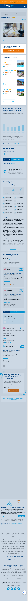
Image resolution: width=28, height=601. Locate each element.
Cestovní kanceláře (6, 533)
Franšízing (9, 548)
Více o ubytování (6, 40)
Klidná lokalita (20, 206)
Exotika (3, 535)
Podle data (6, 311)
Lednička (7, 203)
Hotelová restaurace (20, 209)
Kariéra (21, 546)
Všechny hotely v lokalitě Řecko (9, 101)
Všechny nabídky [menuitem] (6, 143)
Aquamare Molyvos (8, 70)
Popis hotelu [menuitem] (14, 143)
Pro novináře (6, 546)
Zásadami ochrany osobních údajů (8, 524)
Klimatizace (8, 197)
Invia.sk (12, 584)
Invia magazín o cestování (12, 543)
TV (17, 200)
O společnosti (16, 548)
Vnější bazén (20, 197)
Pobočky (4, 548)
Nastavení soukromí (18, 551)
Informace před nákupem (17, 539)
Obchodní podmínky (6, 541)
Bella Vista (6, 89)
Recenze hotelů (16, 535)
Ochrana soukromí (7, 551)
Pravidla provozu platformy (13, 553)
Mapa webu (22, 543)
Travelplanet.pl (21, 584)
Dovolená (15, 533)
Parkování (8, 535)
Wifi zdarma (20, 212)
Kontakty (23, 548)
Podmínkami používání (17, 523)
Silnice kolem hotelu (9, 206)
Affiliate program (14, 546)
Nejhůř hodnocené (16, 311)
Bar (6, 209)
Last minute (21, 533)
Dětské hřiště (20, 203)
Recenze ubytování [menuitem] (22, 143)
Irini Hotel (5, 80)
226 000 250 (13, 559)
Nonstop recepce (9, 212)
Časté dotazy (6, 539)
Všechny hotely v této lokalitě (9, 99)
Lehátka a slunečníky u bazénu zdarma (9, 200)
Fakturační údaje (16, 541)
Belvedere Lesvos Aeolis (9, 60)
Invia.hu (15, 584)
